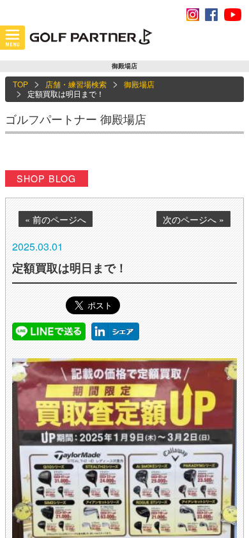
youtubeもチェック (232, 14)
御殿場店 (139, 83)
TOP (20, 83)
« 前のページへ (55, 219)
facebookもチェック (211, 14)
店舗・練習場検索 (76, 83)
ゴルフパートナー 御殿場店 (75, 118)
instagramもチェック (192, 14)
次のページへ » (193, 219)
